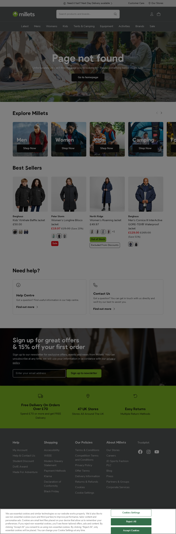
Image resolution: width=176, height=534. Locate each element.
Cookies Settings (131, 513)
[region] (88, 521)
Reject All (131, 522)
